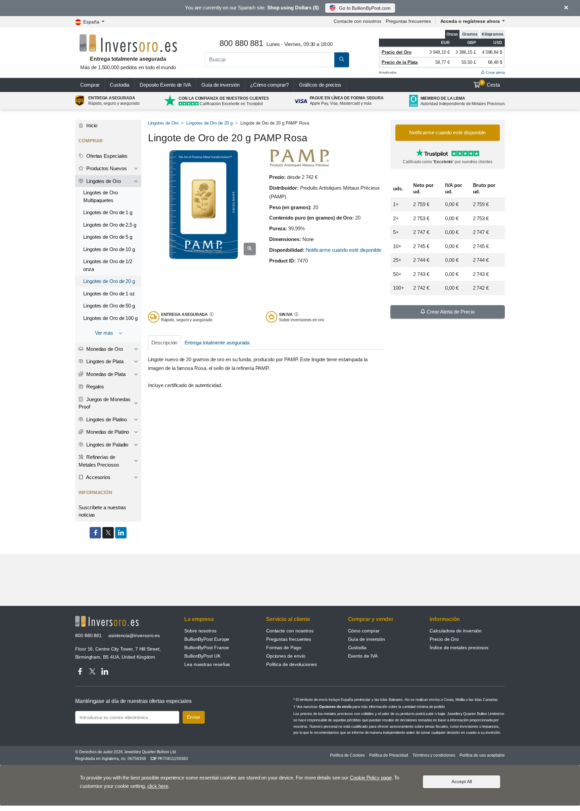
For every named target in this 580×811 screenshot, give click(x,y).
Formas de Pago (283, 647)
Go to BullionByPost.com (365, 8)
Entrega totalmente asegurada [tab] (217, 342)
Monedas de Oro (104, 349)
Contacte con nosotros (289, 630)
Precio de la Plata (400, 62)
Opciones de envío (286, 656)
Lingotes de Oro (163, 123)
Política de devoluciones (291, 664)
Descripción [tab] (164, 342)
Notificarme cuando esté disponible (343, 250)
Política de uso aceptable (482, 755)
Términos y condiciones (434, 755)
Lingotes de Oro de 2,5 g (109, 225)
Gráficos (320, 85)
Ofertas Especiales (106, 156)
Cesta (490, 84)
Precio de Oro (444, 639)
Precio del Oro (397, 52)
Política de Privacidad (388, 755)
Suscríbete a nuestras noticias (102, 511)
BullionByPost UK (202, 656)
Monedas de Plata (105, 374)
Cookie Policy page (371, 777)
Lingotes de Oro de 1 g (107, 212)
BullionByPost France (206, 647)
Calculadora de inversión (456, 630)
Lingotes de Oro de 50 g (109, 305)
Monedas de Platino (107, 432)
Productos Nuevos (106, 168)
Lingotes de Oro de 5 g (107, 237)
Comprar (89, 85)
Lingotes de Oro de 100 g (110, 318)
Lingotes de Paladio (106, 444)
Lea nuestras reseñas (207, 664)
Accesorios (97, 477)
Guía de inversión (220, 85)
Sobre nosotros (200, 630)
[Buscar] (341, 59)
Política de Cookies (347, 755)
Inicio (91, 125)
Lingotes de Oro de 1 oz (109, 293)
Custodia (119, 85)
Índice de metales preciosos (459, 647)
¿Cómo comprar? (269, 85)
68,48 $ (495, 62)
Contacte (357, 21)
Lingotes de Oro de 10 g (109, 249)
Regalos (94, 386)
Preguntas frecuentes (408, 21)
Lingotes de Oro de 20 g (209, 123)
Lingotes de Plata (104, 361)
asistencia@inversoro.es (134, 635)
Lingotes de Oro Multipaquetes (100, 196)
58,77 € (442, 62)
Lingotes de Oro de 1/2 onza (107, 265)
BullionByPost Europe (206, 639)
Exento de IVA (165, 85)
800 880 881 (88, 635)
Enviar (193, 717)
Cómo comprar (364, 630)
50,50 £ (469, 62)
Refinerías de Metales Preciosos (99, 461)
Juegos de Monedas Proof (104, 403)
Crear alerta (495, 72)
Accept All (461, 781)
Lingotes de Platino (106, 419)
